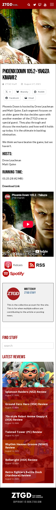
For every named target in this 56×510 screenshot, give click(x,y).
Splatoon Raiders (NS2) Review (25, 392)
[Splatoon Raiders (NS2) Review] (28, 377)
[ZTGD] (10, 5)
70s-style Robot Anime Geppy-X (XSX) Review (26, 418)
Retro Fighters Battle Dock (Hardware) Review (23, 473)
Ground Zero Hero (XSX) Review (26, 404)
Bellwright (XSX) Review (21, 460)
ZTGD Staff (11, 84)
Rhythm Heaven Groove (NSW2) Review (26, 445)
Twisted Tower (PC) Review (23, 432)
